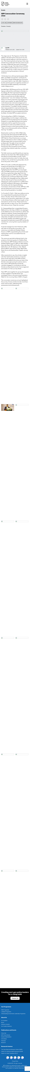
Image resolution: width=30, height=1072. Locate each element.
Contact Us (15, 998)
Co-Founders (4, 1020)
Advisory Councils (5, 1024)
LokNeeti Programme (6, 1011)
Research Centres (7, 1046)
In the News (4, 1038)
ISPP (8, 47)
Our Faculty (3, 1026)
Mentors (10, 1026)
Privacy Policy (15, 1061)
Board (2, 1022)
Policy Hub (3, 1033)
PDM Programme (5, 1009)
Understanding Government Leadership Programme (13, 1013)
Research (3, 1042)
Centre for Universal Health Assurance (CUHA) (12, 1051)
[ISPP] (5, 4)
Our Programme (6, 1006)
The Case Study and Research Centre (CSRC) (11, 1049)
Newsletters (8, 1036)
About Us (4, 1017)
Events (3, 10)
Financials (3, 1040)
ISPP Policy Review (5, 1035)
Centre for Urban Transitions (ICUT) (9, 1053)
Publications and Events (8, 1030)
